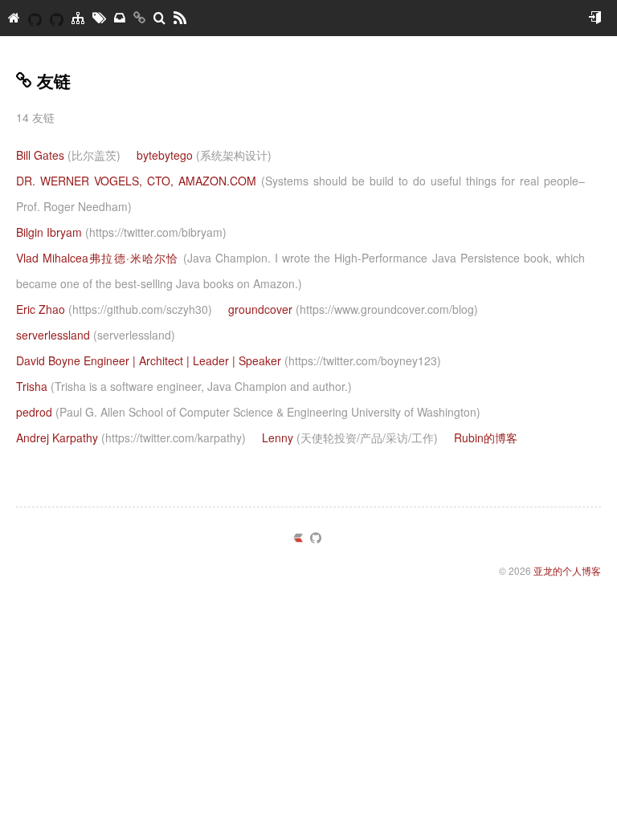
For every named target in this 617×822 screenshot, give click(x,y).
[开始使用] (594, 18)
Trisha (184, 386)
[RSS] (180, 18)
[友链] (139, 18)
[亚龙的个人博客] (14, 18)
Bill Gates (68, 155)
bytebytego (204, 155)
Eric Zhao (114, 309)
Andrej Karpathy (131, 437)
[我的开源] (56, 18)
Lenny (350, 437)
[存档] (119, 18)
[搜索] (159, 18)
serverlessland (95, 335)
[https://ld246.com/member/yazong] (298, 539)
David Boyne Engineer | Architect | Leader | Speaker (228, 360)
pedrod (248, 412)
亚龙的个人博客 (567, 570)
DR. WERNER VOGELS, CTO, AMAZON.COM (300, 193)
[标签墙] (99, 18)
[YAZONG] (35, 18)
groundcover (353, 309)
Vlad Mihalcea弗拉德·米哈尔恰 (300, 270)
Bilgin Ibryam (121, 232)
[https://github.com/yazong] (315, 539)
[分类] (78, 18)
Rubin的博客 (485, 437)
